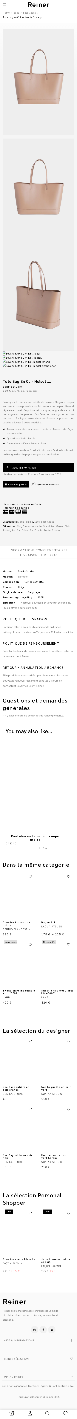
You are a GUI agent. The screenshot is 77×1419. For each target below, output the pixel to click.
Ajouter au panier (24, 467)
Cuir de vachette (34, 581)
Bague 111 (48, 922)
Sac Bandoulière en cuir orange (16, 1088)
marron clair (63, 526)
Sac (14, 530)
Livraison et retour (38, 555)
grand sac (49, 526)
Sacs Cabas (29, 12)
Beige (21, 587)
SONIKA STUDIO (12, 386)
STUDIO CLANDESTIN (16, 929)
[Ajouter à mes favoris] (30, 876)
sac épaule (36, 530)
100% (41, 597)
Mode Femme (25, 521)
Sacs (16, 12)
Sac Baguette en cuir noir (17, 1156)
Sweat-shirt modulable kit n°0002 (57, 992)
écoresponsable (32, 526)
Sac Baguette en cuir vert (56, 1088)
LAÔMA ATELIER (51, 926)
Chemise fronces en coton (16, 924)
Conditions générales (14, 1385)
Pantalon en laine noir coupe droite (35, 837)
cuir (19, 526)
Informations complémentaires (38, 550)
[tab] (38, 550)
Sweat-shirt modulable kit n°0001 (19, 992)
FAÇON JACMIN (12, 1263)
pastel (6, 530)
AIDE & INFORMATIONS (19, 1340)
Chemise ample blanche (19, 1259)
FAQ (72, 1385)
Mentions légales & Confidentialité (48, 1385)
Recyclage (34, 592)
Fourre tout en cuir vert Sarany (55, 1156)
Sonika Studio (52, 530)
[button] (38, 1340)
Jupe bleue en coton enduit (55, 1260)
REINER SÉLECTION (16, 1358)
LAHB (6, 997)
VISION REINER (13, 1377)
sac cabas (23, 530)
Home (6, 12)
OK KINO (11, 843)
